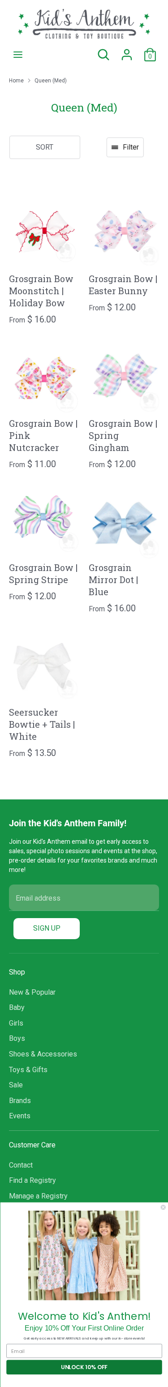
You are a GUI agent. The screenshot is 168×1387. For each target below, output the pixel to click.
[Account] (127, 51)
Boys (17, 1038)
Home (16, 80)
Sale (16, 1085)
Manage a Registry (38, 1196)
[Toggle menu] (17, 54)
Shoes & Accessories (43, 1054)
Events (19, 1116)
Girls (16, 1023)
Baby (17, 1007)
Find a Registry (32, 1180)
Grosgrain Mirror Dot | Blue (113, 579)
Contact (21, 1165)
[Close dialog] (163, 1208)
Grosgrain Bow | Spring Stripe (43, 573)
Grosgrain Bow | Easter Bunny (123, 284)
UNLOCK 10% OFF (84, 1367)
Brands (20, 1100)
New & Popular (32, 992)
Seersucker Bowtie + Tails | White (42, 724)
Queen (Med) (50, 80)
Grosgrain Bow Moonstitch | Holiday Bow (41, 291)
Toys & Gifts (28, 1069)
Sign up (46, 928)
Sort (44, 147)
